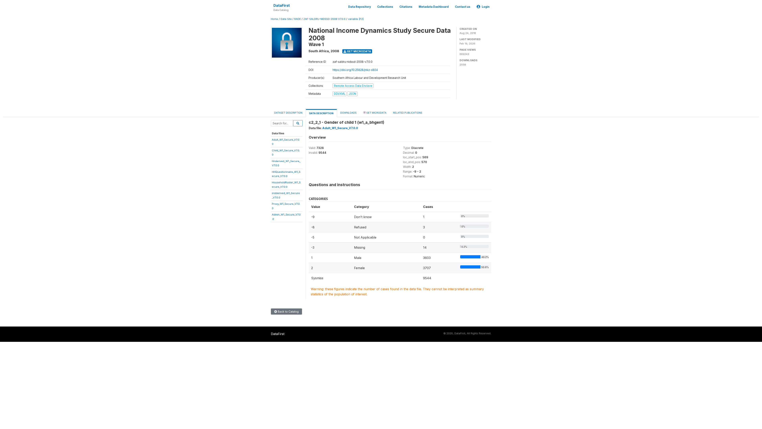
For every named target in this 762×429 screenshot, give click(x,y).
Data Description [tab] (321, 113)
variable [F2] (356, 18)
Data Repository (359, 6)
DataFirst (281, 5)
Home (274, 18)
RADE (297, 18)
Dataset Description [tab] (288, 112)
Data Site (286, 18)
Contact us (462, 6)
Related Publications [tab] (407, 112)
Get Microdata (358, 51)
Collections (385, 6)
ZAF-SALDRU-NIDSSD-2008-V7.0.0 (324, 18)
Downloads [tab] (348, 112)
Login (486, 6)
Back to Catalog (288, 311)
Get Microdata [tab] (376, 112)
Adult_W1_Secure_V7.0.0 (340, 128)
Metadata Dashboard (434, 6)
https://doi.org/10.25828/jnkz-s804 (355, 70)
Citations (405, 6)
